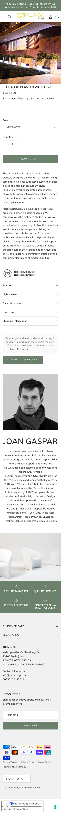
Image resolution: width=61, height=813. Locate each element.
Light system (10, 294)
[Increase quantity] (19, 144)
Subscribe (30, 725)
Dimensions (9, 312)
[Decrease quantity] (6, 144)
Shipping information (15, 321)
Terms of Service (10, 762)
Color (6, 120)
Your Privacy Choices (26, 803)
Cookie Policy (44, 762)
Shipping (23, 98)
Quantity (8, 137)
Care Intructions (12, 303)
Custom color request (23, 359)
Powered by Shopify (31, 787)
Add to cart (30, 159)
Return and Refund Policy (14, 766)
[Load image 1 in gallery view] (30, 53)
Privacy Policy (27, 762)
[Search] (11, 17)
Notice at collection (16, 809)
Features (8, 285)
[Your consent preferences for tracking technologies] (55, 807)
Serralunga (15, 787)
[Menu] (3, 17)
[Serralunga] (30, 16)
